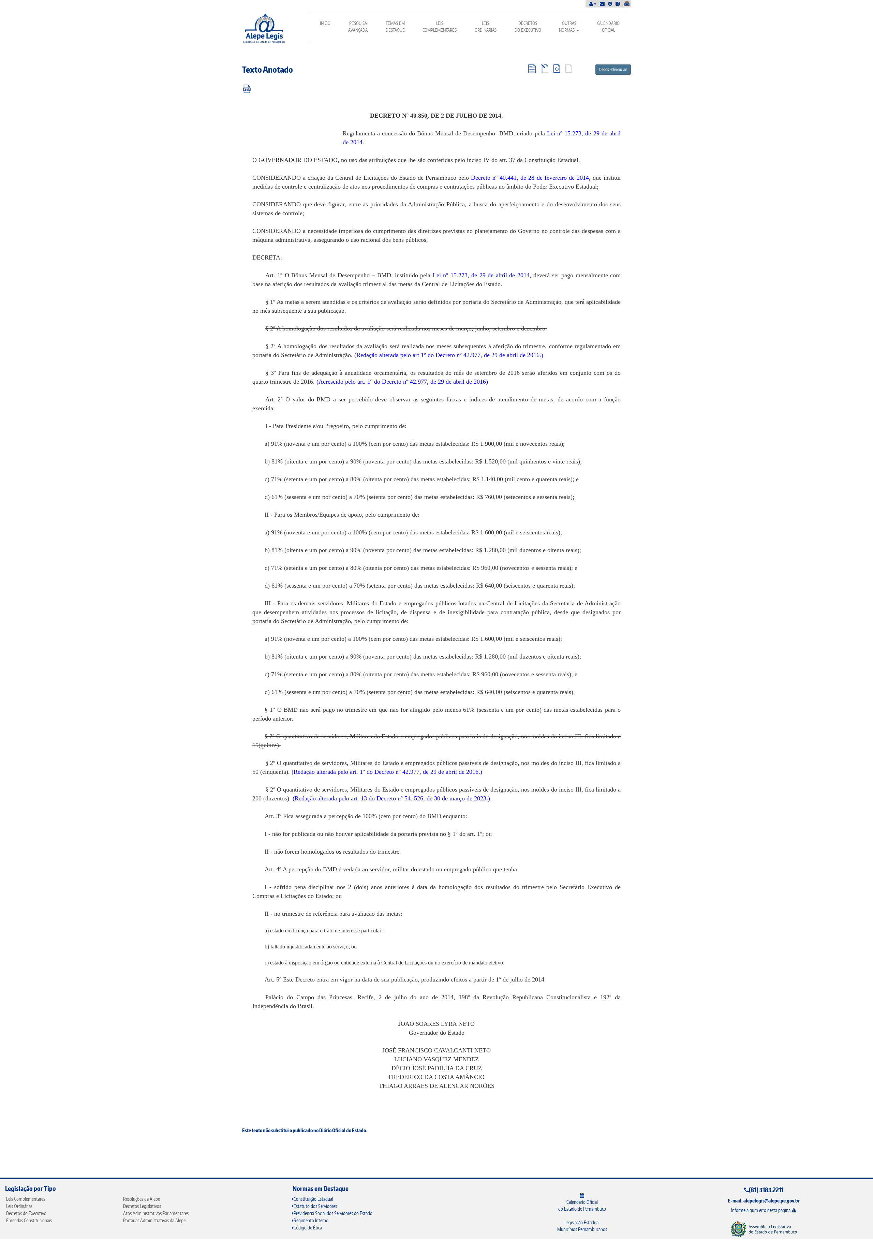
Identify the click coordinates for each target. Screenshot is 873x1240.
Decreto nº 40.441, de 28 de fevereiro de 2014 (530, 177)
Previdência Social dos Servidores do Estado (333, 1213)
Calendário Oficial (608, 26)
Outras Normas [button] (567, 26)
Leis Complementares (440, 26)
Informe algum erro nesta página (761, 1210)
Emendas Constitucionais (29, 1220)
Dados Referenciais (613, 69)
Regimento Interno (311, 1220)
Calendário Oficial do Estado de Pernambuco (582, 1205)
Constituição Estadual (313, 1199)
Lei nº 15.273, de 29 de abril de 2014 (481, 275)
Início (325, 23)
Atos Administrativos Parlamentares (156, 1213)
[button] (592, 3)
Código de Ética (308, 1227)
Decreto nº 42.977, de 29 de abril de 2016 (487, 355)
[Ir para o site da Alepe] (763, 1228)
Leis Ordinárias (486, 26)
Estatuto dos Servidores (315, 1206)
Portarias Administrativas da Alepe (154, 1220)
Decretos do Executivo (528, 26)
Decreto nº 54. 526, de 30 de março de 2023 (431, 798)
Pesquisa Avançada (358, 26)
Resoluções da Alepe (141, 1199)
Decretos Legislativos (142, 1206)
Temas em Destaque (395, 26)
